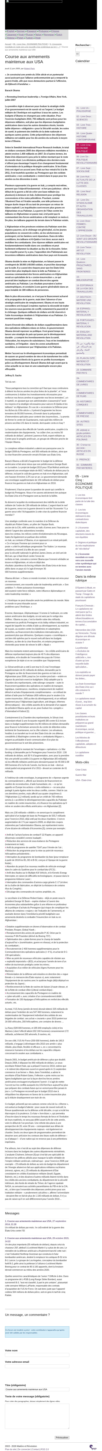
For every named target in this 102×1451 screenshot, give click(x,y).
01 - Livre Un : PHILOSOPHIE (83, 109)
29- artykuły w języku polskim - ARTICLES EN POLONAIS (84, 435)
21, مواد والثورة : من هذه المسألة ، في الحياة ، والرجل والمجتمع (85, 348)
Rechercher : (83, 45)
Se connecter (24, 1449)
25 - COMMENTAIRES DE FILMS (85, 393)
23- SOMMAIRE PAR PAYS (84, 371)
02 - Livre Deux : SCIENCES (84, 118)
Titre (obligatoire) (15, 1385)
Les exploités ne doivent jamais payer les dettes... (85, 675)
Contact (35, 1449)
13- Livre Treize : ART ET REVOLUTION (84, 250)
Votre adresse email (17, 1361)
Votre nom (11, 1350)
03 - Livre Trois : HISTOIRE (84, 126)
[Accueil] (33, 13)
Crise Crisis (80, 770)
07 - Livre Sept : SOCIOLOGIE (83, 169)
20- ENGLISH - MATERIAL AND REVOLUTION (84, 335)
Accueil (8, 44)
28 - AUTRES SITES (82, 423)
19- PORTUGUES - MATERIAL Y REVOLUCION (85, 323)
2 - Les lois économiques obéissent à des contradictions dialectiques (82, 516)
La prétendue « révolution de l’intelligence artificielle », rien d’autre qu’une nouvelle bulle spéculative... (83, 657)
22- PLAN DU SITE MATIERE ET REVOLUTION (85, 361)
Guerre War (80, 775)
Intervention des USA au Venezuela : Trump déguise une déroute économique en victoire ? (85, 636)
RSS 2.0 (45, 1449)
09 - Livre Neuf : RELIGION (83, 193)
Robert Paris (29, 68)
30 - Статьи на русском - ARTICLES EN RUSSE (83, 449)
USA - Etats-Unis (83, 780)
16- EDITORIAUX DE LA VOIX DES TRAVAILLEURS (84, 288)
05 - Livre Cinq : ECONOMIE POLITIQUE (30, 44)
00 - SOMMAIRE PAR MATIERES (84, 466)
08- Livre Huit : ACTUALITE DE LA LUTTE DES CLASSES (85, 181)
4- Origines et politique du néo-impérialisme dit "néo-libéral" (86, 545)
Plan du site (10, 1449)
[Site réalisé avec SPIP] (93, 1448)
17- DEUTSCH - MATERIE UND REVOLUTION (84, 300)
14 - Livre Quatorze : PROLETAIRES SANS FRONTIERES (84, 265)
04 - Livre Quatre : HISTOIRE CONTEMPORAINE (85, 136)
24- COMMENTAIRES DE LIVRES (85, 381)
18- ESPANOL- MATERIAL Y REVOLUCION (83, 311)
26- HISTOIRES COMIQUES (84, 403)
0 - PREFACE (83, 459)
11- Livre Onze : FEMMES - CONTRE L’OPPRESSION (84, 226)
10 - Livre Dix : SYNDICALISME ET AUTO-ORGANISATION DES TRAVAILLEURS (84, 208)
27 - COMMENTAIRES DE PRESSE (85, 413)
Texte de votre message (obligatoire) (27, 1396)
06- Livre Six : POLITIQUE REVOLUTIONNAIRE (86, 159)
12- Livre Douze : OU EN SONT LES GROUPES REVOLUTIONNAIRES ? (88, 239)
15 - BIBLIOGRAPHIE (84, 278)
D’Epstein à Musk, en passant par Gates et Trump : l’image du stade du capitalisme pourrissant (85, 594)
